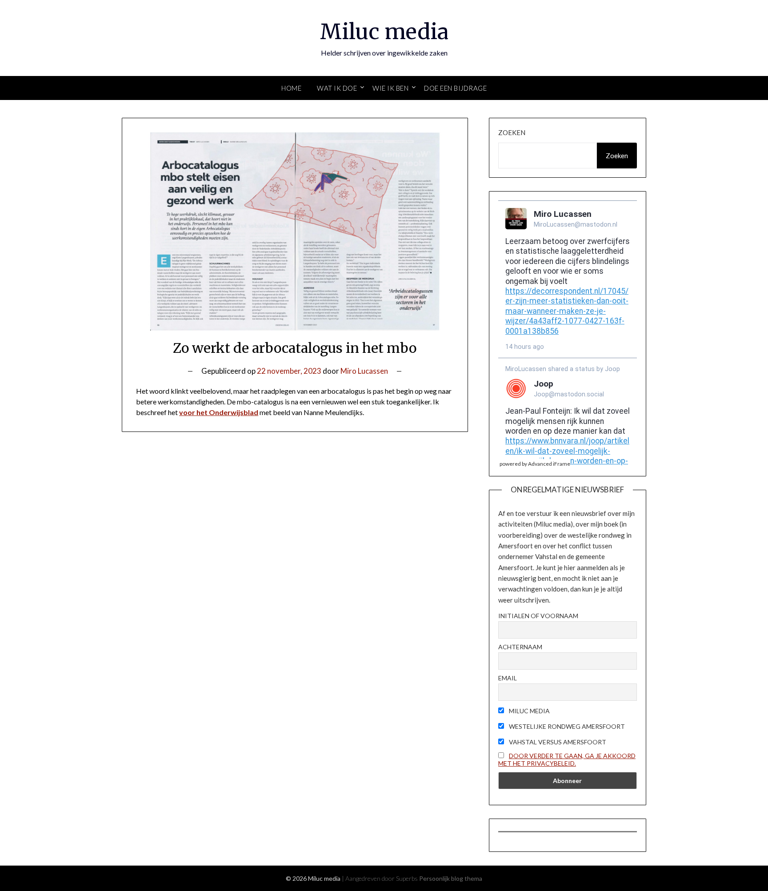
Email (507, 678)
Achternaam (520, 647)
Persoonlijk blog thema (450, 878)
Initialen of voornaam (538, 615)
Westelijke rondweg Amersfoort (566, 726)
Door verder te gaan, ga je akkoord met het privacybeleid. (567, 759)
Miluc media (384, 31)
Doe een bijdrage (455, 88)
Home (291, 88)
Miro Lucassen (364, 371)
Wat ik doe (337, 88)
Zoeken (511, 132)
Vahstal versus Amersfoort (557, 742)
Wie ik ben (390, 88)
